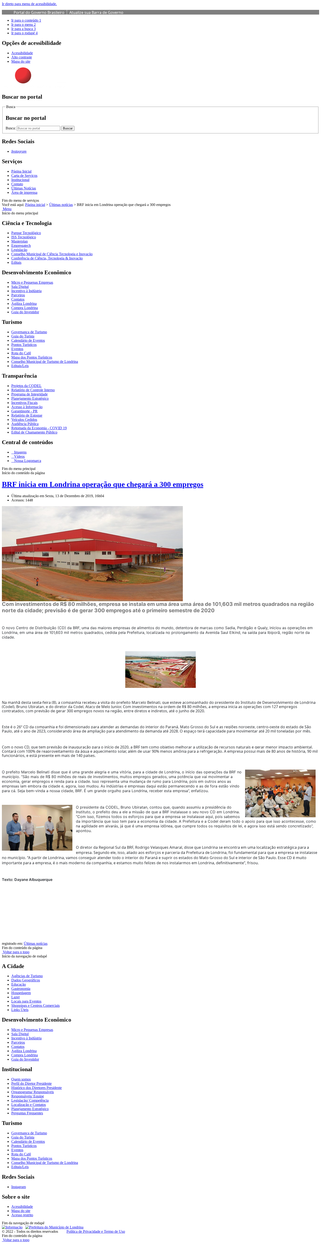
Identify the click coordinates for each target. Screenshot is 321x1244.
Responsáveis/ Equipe (27, 1096)
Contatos (17, 299)
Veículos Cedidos (24, 420)
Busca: (11, 128)
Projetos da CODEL (26, 386)
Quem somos (21, 1079)
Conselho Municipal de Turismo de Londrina (44, 362)
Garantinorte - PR (24, 411)
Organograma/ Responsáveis (32, 1092)
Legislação (19, 250)
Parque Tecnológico (26, 233)
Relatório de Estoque (26, 415)
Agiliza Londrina (24, 304)
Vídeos (19, 456)
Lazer (15, 997)
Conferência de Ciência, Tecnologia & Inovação (47, 258)
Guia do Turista (22, 336)
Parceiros (18, 295)
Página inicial (35, 205)
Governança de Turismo (29, 332)
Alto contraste (21, 57)
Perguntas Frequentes (27, 1113)
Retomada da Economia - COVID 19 (39, 428)
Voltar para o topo (15, 952)
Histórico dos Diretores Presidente (36, 1088)
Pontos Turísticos (24, 345)
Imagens (20, 452)
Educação (18, 984)
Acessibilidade (22, 53)
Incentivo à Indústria (26, 291)
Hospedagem (21, 993)
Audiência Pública (25, 424)
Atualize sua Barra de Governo (96, 12)
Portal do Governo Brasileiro (39, 12)
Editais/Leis (20, 366)
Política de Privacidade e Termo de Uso (96, 1231)
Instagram (18, 1187)
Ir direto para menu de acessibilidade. (29, 4)
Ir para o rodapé (24, 33)
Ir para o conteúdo (26, 20)
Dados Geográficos (25, 980)
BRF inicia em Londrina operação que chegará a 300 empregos (102, 484)
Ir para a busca (23, 29)
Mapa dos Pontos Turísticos (31, 357)
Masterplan (19, 241)
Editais (16, 262)
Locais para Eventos (26, 1001)
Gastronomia (20, 989)
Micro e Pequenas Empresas (32, 282)
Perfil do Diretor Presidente (31, 1083)
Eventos (17, 349)
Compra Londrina (24, 308)
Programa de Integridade (29, 394)
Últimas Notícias (23, 188)
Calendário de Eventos (28, 340)
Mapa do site (20, 61)
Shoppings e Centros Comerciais (35, 1006)
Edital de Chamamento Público (34, 432)
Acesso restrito (22, 1215)
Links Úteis (19, 1010)
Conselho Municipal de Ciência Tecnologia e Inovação (52, 254)
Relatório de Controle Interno (33, 390)
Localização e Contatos (28, 1105)
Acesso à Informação (27, 407)
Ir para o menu (23, 25)
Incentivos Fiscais (24, 403)
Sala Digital (20, 287)
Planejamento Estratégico (30, 398)
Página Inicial (21, 171)
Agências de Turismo (27, 976)
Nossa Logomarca (27, 461)
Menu (7, 209)
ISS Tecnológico (23, 237)
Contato (17, 184)
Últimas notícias (61, 205)
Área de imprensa (24, 192)
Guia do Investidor (25, 312)
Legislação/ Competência (30, 1100)
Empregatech (21, 246)
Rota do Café (21, 353)
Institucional (20, 180)
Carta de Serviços (24, 176)
